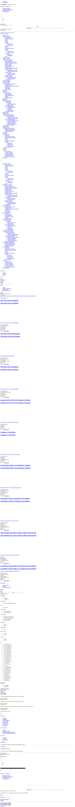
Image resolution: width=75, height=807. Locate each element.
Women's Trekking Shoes (12, 123)
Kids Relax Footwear (9, 131)
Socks (6, 47)
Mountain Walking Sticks (10, 140)
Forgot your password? (4, 799)
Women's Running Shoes (9, 241)
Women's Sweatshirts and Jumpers (11, 68)
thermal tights (10, 55)
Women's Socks (8, 67)
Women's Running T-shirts (12, 71)
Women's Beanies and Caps (10, 61)
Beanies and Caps (8, 37)
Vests (6, 56)
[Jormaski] (5, 1)
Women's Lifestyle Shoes (9, 115)
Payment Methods (6, 720)
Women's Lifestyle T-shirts (12, 70)
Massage (6, 96)
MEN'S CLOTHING (7, 36)
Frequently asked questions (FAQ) (9, 732)
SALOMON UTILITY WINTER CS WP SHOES (15, 498)
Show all (5, 298)
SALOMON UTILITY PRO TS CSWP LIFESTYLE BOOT (18, 566)
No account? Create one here (5, 802)
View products (3, 690)
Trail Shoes (10, 109)
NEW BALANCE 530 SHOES (9, 300)
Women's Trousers (8, 75)
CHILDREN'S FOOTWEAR (8, 128)
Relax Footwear (10, 105)
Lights (6, 139)
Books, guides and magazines (10, 137)
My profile (5, 737)
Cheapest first (17, 295)
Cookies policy (5, 723)
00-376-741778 (3, 746)
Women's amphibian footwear (13, 120)
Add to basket (6, 331)
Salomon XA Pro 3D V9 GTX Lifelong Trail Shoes (15, 400)
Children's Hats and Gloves (10, 83)
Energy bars (10, 142)
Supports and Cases (8, 97)
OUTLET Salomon (8, 155)
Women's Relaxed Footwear (13, 118)
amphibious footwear (11, 107)
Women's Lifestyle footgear (13, 117)
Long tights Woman (11, 73)
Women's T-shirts (8, 69)
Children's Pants (8, 85)
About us (4, 718)
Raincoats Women (8, 60)
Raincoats (7, 46)
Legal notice (5, 724)
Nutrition (6, 141)
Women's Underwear (9, 76)
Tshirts (6, 50)
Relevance (2, 295)
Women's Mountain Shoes (10, 119)
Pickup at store (5, 721)
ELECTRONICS (6, 92)
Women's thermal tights (12, 77)
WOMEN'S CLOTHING (7, 59)
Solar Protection (8, 147)
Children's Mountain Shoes (10, 129)
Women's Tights (8, 72)
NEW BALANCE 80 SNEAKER (10, 333)
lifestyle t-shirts (10, 51)
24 (2, 298)
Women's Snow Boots (12, 121)
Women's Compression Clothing (11, 62)
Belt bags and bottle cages (10, 136)
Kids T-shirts (7, 88)
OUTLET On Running (9, 154)
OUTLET (5, 150)
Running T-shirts (11, 52)
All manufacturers (6, 267)
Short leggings (10, 45)
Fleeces (6, 39)
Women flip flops (11, 116)
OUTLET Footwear (9, 153)
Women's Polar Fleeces (9, 66)
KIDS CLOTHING (6, 82)
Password (2, 797)
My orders (5, 738)
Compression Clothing (9, 38)
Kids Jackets (7, 87)
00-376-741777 (3, 753)
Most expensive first (24, 295)
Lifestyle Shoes (8, 101)
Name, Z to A (12, 295)
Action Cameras (8, 93)
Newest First (33, 295)
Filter (2, 292)
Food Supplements (11, 146)
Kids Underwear (8, 89)
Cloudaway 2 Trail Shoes (7, 432)
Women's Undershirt (11, 78)
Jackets (6, 41)
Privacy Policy (5, 722)
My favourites (5, 739)
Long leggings (10, 43)
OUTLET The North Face (10, 156)
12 (1, 298)
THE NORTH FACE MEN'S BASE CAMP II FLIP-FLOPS (18, 533)
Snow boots (10, 108)
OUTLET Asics (8, 151)
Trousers (6, 49)
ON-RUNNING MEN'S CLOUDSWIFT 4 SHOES (15, 465)
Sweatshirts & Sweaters (9, 48)
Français (8, 10)
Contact (4, 730)
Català (7, 11)
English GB (10, 9)
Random (29, 295)
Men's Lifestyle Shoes (12, 103)
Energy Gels (10, 144)
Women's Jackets (8, 65)
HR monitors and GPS (9, 95)
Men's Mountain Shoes (9, 106)
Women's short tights (11, 74)
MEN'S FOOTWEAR (7, 100)
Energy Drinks (10, 143)
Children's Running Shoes (10, 130)
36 (3, 298)
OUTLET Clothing (8, 152)
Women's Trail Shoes (11, 122)
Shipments (5, 719)
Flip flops (9, 102)
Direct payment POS (6, 731)
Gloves (6, 40)
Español (8, 8)
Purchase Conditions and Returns (9, 733)
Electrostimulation (8, 94)
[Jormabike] (5, 2)
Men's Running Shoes (9, 111)
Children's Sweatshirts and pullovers (12, 86)
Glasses (6, 138)
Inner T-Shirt (10, 54)
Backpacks (7, 135)
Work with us (5, 725)
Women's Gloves (8, 63)
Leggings (7, 42)
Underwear (7, 53)
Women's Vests (8, 79)
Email (1, 794)
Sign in (1, 278)
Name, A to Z (7, 295)
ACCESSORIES (6, 134)
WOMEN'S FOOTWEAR (8, 114)
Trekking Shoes (10, 110)
